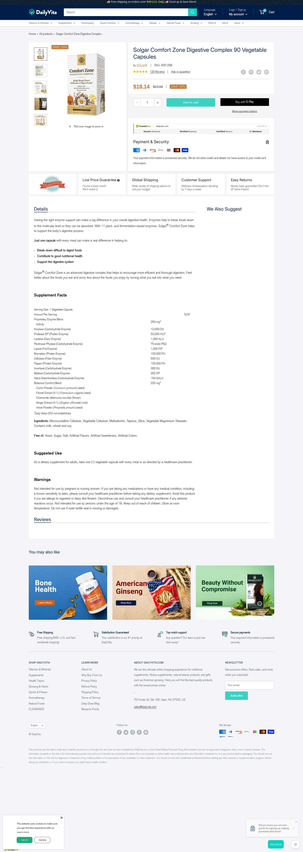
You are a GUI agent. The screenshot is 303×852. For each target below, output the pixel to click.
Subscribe (236, 695)
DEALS (212, 23)
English (34, 725)
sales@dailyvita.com (145, 706)
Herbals (153, 23)
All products (45, 34)
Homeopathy (87, 23)
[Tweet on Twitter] (258, 72)
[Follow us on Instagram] (132, 732)
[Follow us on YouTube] (145, 732)
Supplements (65, 23)
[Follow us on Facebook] (119, 732)
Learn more (22, 832)
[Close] (61, 817)
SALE (225, 23)
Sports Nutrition (108, 23)
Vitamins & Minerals (39, 23)
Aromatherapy (133, 23)
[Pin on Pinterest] (251, 72)
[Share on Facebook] (243, 72)
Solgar (142, 65)
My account (237, 14)
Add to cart (191, 102)
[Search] (192, 12)
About (237, 23)
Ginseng (194, 23)
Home (32, 34)
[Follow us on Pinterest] (139, 732)
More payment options (244, 111)
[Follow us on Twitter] (125, 732)
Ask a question (180, 72)
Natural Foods (174, 23)
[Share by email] (266, 72)
